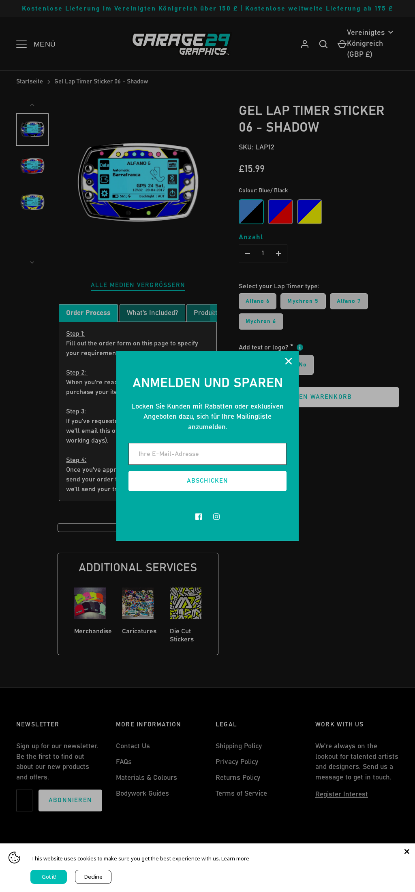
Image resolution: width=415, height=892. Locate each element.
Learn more (235, 858)
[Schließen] (288, 361)
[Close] (407, 851)
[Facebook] (199, 517)
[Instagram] (216, 517)
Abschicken (208, 481)
